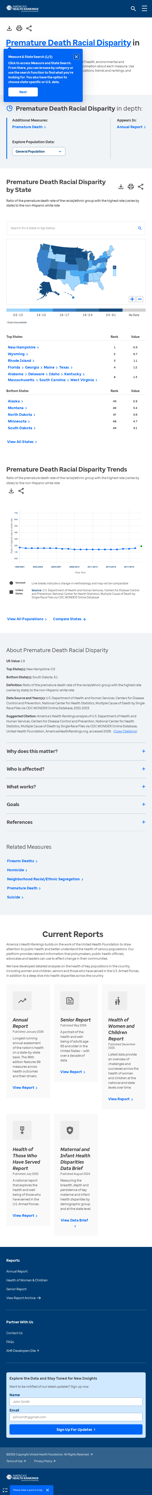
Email (14, 1410)
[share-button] (29, 28)
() (125, 731)
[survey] (5, 1490)
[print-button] (19, 29)
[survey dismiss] (47, 1490)
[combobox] (10, 228)
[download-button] (9, 28)
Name (15, 1394)
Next (23, 92)
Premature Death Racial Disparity (68, 42)
